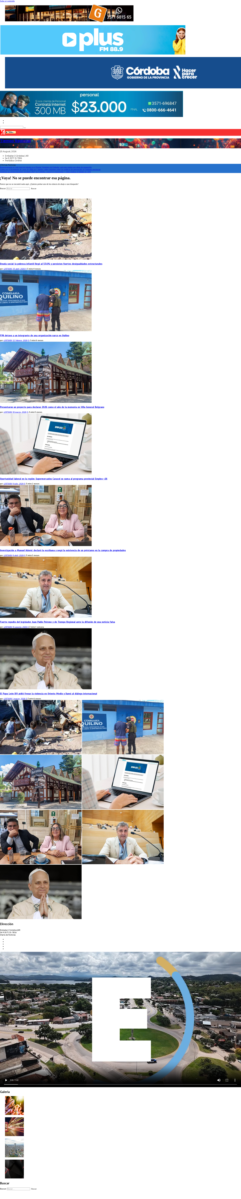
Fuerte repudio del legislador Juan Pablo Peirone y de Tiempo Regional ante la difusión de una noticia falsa (57, 621)
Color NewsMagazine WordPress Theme (51, 1196)
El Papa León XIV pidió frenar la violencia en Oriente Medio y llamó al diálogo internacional (48, 693)
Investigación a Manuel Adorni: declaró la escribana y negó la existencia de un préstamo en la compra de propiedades (63, 550)
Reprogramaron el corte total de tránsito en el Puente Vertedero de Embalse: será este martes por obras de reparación (46, 167)
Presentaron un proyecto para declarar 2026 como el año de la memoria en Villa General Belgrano (52, 407)
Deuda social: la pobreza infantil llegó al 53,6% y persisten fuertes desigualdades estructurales (51, 263)
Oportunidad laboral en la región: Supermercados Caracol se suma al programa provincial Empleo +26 (53, 478)
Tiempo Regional (15, 140)
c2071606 (8, 269)
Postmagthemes (78, 1196)
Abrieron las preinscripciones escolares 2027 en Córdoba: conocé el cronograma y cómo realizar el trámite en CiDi (45, 172)
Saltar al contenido (7, 1)
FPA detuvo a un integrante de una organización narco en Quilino (34, 335)
